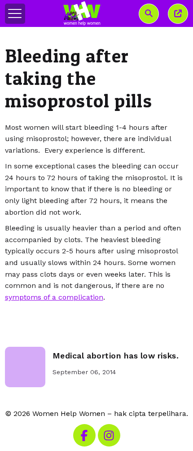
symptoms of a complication (54, 297)
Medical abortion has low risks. (116, 355)
